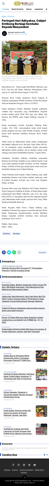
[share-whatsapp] (14, 252)
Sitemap (7, 470)
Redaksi (24, 472)
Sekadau (8, 390)
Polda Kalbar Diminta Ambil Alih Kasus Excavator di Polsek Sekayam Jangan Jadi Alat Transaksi (24, 330)
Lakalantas (39, 9)
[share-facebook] (4, 252)
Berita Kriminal (17, 9)
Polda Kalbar (10, 371)
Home (4, 16)
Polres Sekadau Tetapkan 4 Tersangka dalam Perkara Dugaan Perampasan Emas (18, 394)
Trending (5, 9)
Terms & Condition (26, 470)
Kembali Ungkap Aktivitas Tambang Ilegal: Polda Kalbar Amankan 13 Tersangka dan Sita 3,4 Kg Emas (19, 376)
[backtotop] (24, 477)
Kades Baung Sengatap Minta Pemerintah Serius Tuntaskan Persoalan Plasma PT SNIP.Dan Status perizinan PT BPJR (17, 358)
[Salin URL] (19, 252)
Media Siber (39, 470)
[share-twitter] (9, 252)
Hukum (29, 9)
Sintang (8, 353)
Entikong (6, 233)
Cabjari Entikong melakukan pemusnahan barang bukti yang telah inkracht (23, 309)
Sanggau (16, 233)
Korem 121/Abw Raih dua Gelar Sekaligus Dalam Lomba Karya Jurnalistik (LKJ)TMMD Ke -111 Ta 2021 (22, 319)
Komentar (42, 252)
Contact (15, 470)
